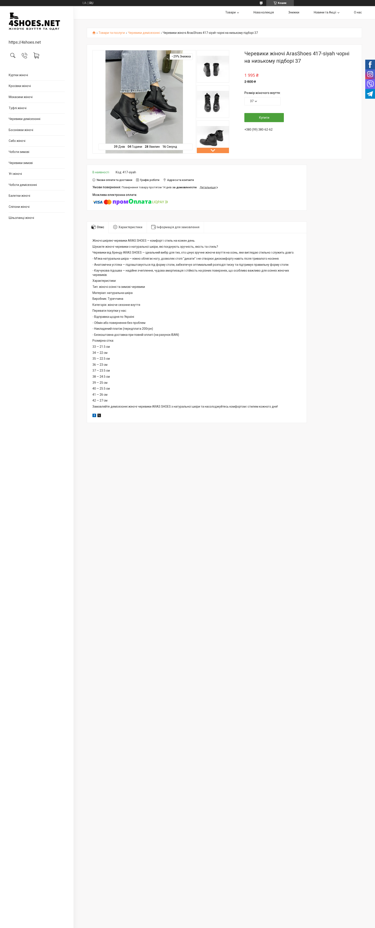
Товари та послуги (112, 32)
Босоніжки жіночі (21, 130)
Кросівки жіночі (20, 86)
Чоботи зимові (19, 152)
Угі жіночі (15, 173)
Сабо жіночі (17, 141)
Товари (230, 12)
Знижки (293, 12)
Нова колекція (263, 12)
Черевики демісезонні (24, 119)
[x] (99, 416)
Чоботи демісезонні (23, 185)
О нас (358, 12)
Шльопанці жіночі (21, 218)
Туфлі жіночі (17, 108)
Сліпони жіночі (19, 206)
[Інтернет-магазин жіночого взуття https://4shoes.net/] (37, 23)
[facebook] (94, 416)
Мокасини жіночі (21, 97)
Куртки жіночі (18, 75)
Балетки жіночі (19, 195)
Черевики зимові (21, 163)
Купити (264, 117)
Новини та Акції (325, 12)
